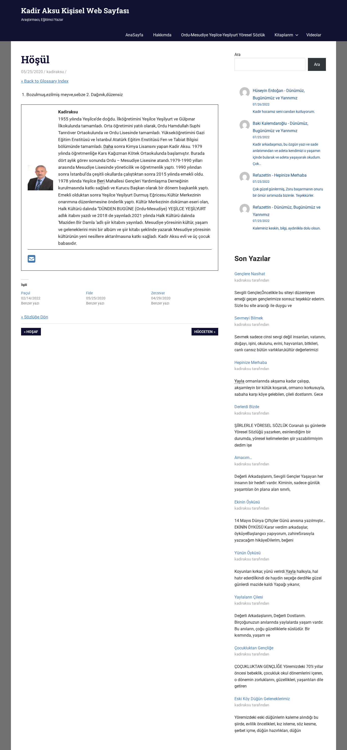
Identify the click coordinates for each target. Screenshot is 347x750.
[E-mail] (31, 260)
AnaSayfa (134, 35)
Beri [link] (101, 180)
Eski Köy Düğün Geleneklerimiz (262, 698)
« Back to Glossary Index (44, 81)
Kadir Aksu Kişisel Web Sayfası (75, 10)
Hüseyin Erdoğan (268, 90)
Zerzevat (158, 293)
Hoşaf (32, 332)
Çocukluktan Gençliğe (253, 648)
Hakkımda (162, 35)
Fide (89, 293)
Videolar (313, 35)
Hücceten (203, 332)
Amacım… (243, 457)
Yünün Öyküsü (247, 552)
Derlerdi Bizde (246, 406)
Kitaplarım (284, 35)
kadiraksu (55, 71)
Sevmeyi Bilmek (248, 318)
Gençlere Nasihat (249, 273)
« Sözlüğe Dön (34, 316)
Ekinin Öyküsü (247, 502)
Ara (237, 54)
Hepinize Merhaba (290, 175)
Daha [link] (108, 146)
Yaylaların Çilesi (248, 597)
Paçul (25, 293)
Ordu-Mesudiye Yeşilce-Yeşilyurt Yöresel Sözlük (223, 35)
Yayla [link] (239, 381)
